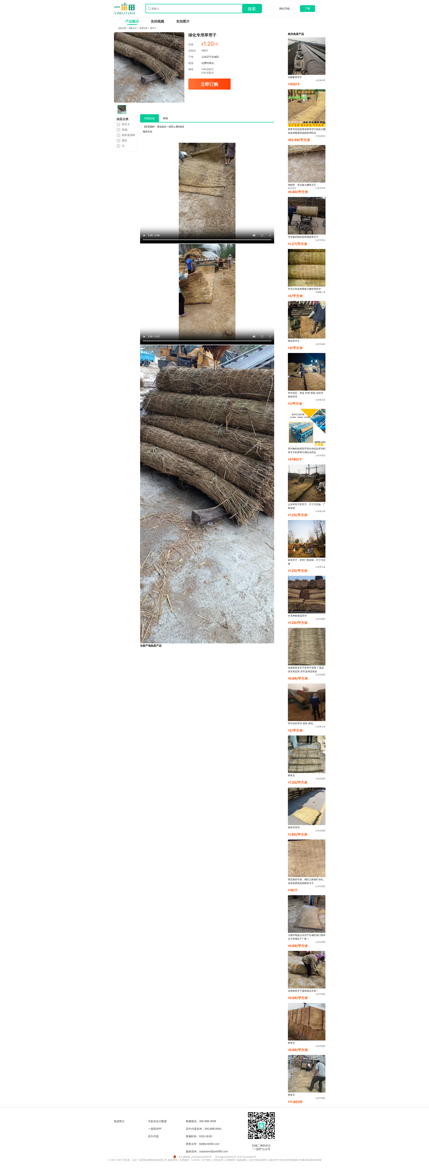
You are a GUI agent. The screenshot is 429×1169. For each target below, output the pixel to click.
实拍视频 (157, 21)
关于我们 (207, 1160)
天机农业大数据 (157, 1121)
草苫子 (153, 28)
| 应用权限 (230, 1160)
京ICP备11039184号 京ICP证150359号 (235, 1157)
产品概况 (132, 21)
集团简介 (119, 1121)
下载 (307, 8)
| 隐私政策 (241, 1160)
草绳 (124, 129)
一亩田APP (155, 1128)
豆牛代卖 (153, 1136)
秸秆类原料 (128, 135)
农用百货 (143, 28)
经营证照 (219, 1160)
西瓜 (124, 140)
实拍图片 (183, 21)
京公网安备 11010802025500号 (195, 1157)
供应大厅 (133, 28)
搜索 (252, 9)
